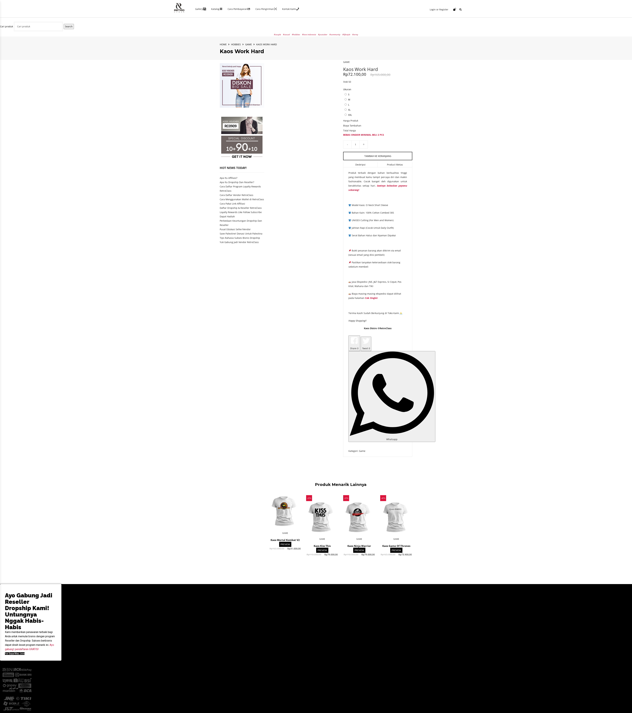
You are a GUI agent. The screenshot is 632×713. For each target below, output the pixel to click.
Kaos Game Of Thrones (396, 546)
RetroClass (386, 328)
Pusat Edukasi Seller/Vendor (235, 229)
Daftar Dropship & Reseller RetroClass (241, 207)
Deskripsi (360, 164)
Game (248, 44)
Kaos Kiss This (322, 546)
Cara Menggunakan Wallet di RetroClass (242, 199)
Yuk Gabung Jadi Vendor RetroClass (239, 242)
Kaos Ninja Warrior (359, 546)
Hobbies (236, 44)
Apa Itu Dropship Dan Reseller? (237, 182)
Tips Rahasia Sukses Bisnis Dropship (240, 237)
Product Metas (395, 164)
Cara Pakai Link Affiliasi (232, 203)
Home (223, 44)
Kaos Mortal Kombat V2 (285, 540)
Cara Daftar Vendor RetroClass (236, 195)
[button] (15, 653)
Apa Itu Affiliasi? (228, 177)
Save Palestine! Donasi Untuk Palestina (241, 233)
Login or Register (439, 9)
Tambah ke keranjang (377, 156)
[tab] (360, 164)
